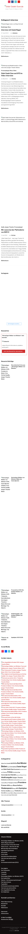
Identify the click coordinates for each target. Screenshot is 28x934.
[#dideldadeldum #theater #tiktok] (5, 289)
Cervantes (13, 766)
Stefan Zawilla (5, 791)
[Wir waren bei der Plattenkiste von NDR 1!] (14, 121)
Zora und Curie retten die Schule (10, 844)
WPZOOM (17, 930)
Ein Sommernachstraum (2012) (10, 862)
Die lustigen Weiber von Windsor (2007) (12, 876)
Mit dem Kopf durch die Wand (9, 848)
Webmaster (4, 907)
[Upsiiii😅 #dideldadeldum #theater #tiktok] (14, 298)
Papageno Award (13, 782)
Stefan (14, 79)
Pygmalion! (4, 884)
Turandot (4, 874)
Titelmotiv (17, 791)
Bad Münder (22, 763)
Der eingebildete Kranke (8, 890)
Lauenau (3, 782)
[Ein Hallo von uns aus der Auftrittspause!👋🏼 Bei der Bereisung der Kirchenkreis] (5, 298)
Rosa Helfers (17, 785)
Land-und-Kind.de (6, 825)
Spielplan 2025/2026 (17, 637)
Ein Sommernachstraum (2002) (10, 886)
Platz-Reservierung (6, 901)
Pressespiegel (5, 70)
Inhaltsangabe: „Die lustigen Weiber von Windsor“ (16, 615)
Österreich (14, 795)
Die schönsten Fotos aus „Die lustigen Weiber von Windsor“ (18, 366)
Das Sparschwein (6, 882)
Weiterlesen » (5, 56)
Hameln (13, 775)
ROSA (2, 860)
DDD (2, 769)
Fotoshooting (16, 772)
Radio (11, 785)
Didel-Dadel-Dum (9, 769)
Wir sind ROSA (5, 827)
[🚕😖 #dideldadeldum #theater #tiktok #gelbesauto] (5, 280)
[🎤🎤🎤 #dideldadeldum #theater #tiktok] (5, 307)
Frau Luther (4, 854)
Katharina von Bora (6, 780)
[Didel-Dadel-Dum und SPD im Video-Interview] (14, 67)
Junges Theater (9, 227)
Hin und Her (4, 852)
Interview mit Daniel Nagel (11, 30)
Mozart (6, 782)
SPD (17, 788)
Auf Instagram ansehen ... (14, 323)
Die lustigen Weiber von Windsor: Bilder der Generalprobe (18, 479)
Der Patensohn (5, 870)
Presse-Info (5, 785)
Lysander (3, 872)
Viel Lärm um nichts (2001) (8, 888)
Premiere (22, 782)
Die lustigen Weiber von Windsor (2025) (12, 840)
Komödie (17, 779)
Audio (2, 227)
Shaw (14, 788)
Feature (5, 772)
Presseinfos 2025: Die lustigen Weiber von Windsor (17, 591)
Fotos (9, 772)
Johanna (15, 33)
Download (16, 769)
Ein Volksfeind (5, 892)
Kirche (13, 779)
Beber (4, 766)
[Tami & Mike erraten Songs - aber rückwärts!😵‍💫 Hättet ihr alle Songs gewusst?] (5, 316)
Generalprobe (5, 775)
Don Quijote (4, 868)
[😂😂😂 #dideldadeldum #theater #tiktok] (14, 289)
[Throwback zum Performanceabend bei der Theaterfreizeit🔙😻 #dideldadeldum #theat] (14, 280)
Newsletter (4, 903)
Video (14, 70)
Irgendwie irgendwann (7, 850)
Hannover (18, 775)
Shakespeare (7, 788)
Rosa (9, 27)
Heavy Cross (23, 775)
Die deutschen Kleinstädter (9, 856)
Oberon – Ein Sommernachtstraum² (11, 880)
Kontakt (3, 905)
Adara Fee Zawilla (5, 763)
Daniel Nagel (22, 767)
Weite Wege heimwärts (16, 793)
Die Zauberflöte (5, 878)
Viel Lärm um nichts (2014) (8, 858)
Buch (8, 766)
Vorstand (8, 793)
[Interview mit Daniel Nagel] (12, 24)
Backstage (4, 27)
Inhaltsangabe (6, 777)
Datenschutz (5, 913)
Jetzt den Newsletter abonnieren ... (13, 351)
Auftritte (14, 763)
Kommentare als (7, 919)
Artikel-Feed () (6, 917)
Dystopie (21, 769)
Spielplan (23, 788)
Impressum (4, 911)
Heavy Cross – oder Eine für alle (10, 846)
